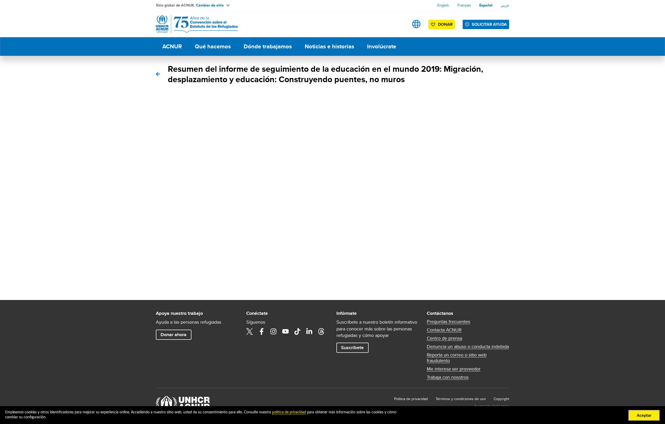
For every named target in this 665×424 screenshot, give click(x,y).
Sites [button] (416, 24)
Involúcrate (381, 46)
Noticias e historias (329, 46)
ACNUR (172, 46)
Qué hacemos (213, 46)
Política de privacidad (411, 398)
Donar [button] (445, 24)
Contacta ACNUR (444, 330)
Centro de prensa (444, 338)
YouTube (285, 331)
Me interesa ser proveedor (454, 369)
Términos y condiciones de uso (461, 398)
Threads (321, 331)
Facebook (261, 331)
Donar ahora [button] (174, 334)
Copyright (501, 398)
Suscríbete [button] (352, 347)
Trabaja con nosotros (448, 377)
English (443, 5)
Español (486, 5)
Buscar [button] (400, 24)
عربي (505, 5)
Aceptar (644, 415)
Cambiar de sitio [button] (210, 5)
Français (464, 5)
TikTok (297, 331)
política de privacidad (289, 412)
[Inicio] (192, 24)
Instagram (273, 331)
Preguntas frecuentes (448, 321)
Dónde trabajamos (268, 46)
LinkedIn (309, 331)
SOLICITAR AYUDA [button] (489, 24)
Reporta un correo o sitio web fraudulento (457, 357)
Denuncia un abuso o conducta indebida (468, 346)
